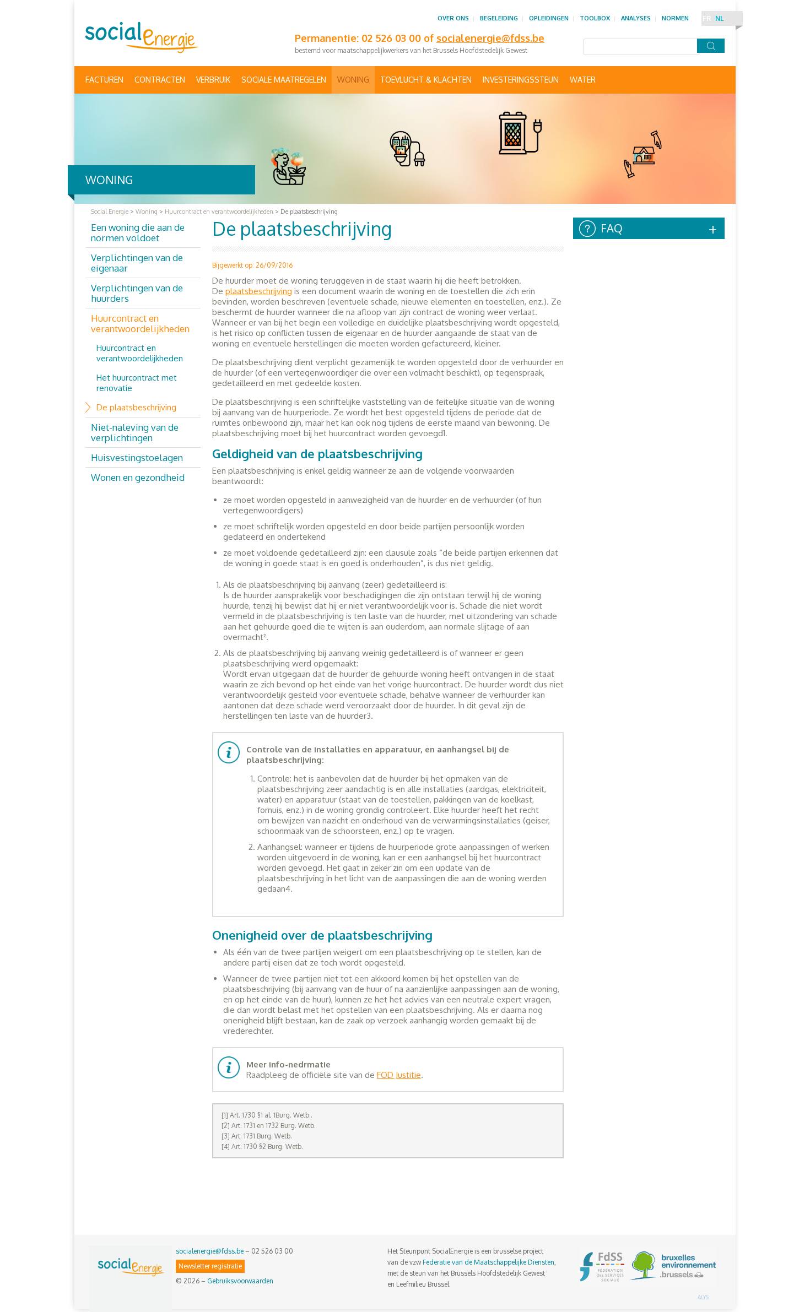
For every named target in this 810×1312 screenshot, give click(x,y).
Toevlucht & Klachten (426, 79)
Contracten (159, 79)
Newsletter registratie (210, 1266)
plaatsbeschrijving (258, 291)
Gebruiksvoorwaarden (240, 1281)
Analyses (636, 18)
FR (707, 18)
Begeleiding (499, 18)
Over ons (453, 18)
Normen (675, 18)
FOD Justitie (399, 1075)
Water (583, 79)
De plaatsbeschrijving (136, 407)
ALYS (703, 1297)
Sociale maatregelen (283, 79)
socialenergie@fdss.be (210, 1251)
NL (719, 18)
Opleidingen (549, 18)
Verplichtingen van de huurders (137, 293)
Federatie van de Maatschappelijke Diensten (488, 1262)
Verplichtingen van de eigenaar (137, 263)
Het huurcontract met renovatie (136, 382)
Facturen (104, 79)
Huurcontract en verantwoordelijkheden (140, 323)
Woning (353, 79)
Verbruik (213, 79)
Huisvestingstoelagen (137, 457)
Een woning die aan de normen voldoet (138, 232)
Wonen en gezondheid (138, 477)
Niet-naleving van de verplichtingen (135, 432)
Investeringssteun (521, 79)
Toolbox (595, 18)
